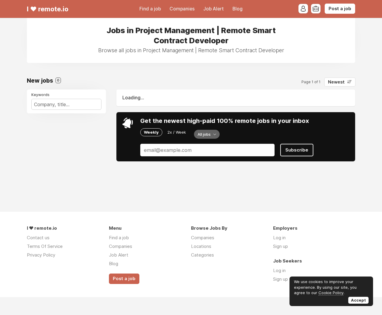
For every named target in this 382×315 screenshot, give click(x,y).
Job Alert (213, 9)
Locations (201, 246)
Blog (237, 9)
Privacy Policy (41, 255)
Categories (202, 255)
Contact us (38, 237)
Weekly (151, 132)
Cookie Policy (331, 292)
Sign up (280, 246)
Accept (358, 300)
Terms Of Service (45, 246)
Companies (182, 9)
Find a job (150, 9)
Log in (279, 237)
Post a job (340, 8)
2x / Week (176, 132)
